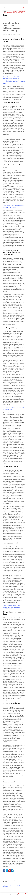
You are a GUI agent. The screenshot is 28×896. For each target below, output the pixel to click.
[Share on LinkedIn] (12, 870)
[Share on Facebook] (4, 870)
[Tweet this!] (7, 870)
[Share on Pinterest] (9, 870)
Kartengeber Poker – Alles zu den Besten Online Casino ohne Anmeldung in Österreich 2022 (14, 81)
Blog (8, 11)
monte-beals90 (16, 34)
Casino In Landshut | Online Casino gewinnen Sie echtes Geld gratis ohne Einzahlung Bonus (12, 607)
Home (4, 11)
